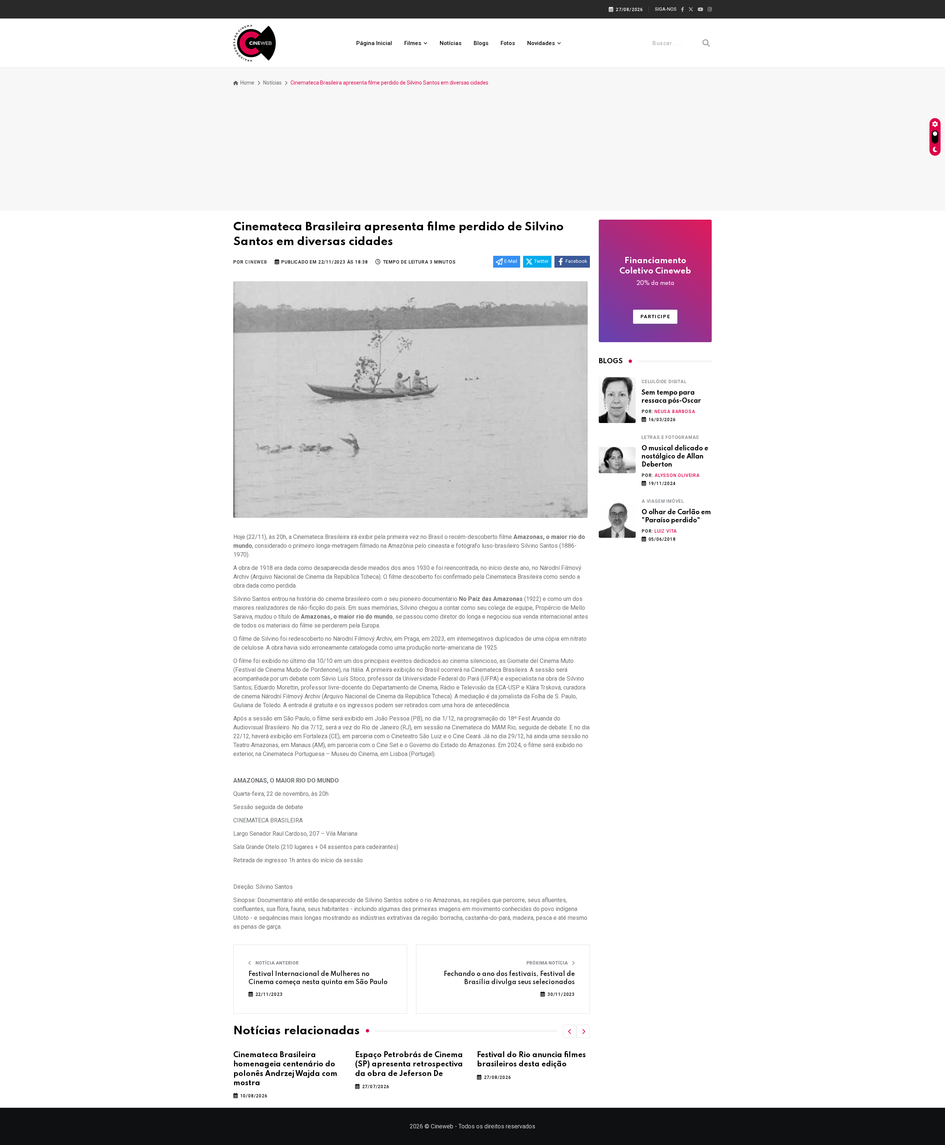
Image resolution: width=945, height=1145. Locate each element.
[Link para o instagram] (710, 9)
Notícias (450, 43)
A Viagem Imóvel (663, 501)
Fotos (508, 43)
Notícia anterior (276, 963)
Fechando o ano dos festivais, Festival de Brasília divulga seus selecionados (509, 978)
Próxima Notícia (547, 963)
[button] (569, 1031)
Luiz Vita (665, 531)
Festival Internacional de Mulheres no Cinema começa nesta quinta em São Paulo (318, 978)
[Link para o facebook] (682, 9)
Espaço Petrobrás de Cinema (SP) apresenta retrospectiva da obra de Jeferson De (409, 1064)
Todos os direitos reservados (496, 1126)
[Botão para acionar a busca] (706, 43)
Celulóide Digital (664, 381)
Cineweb (256, 262)
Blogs (481, 43)
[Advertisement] (472, 144)
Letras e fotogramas (670, 437)
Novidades (541, 43)
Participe (655, 316)
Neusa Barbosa (674, 411)
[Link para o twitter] (690, 9)
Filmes (412, 43)
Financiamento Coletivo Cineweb (655, 271)
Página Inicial (374, 43)
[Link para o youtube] (700, 9)
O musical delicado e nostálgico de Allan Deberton (675, 456)
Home (246, 83)
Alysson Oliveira (677, 475)
